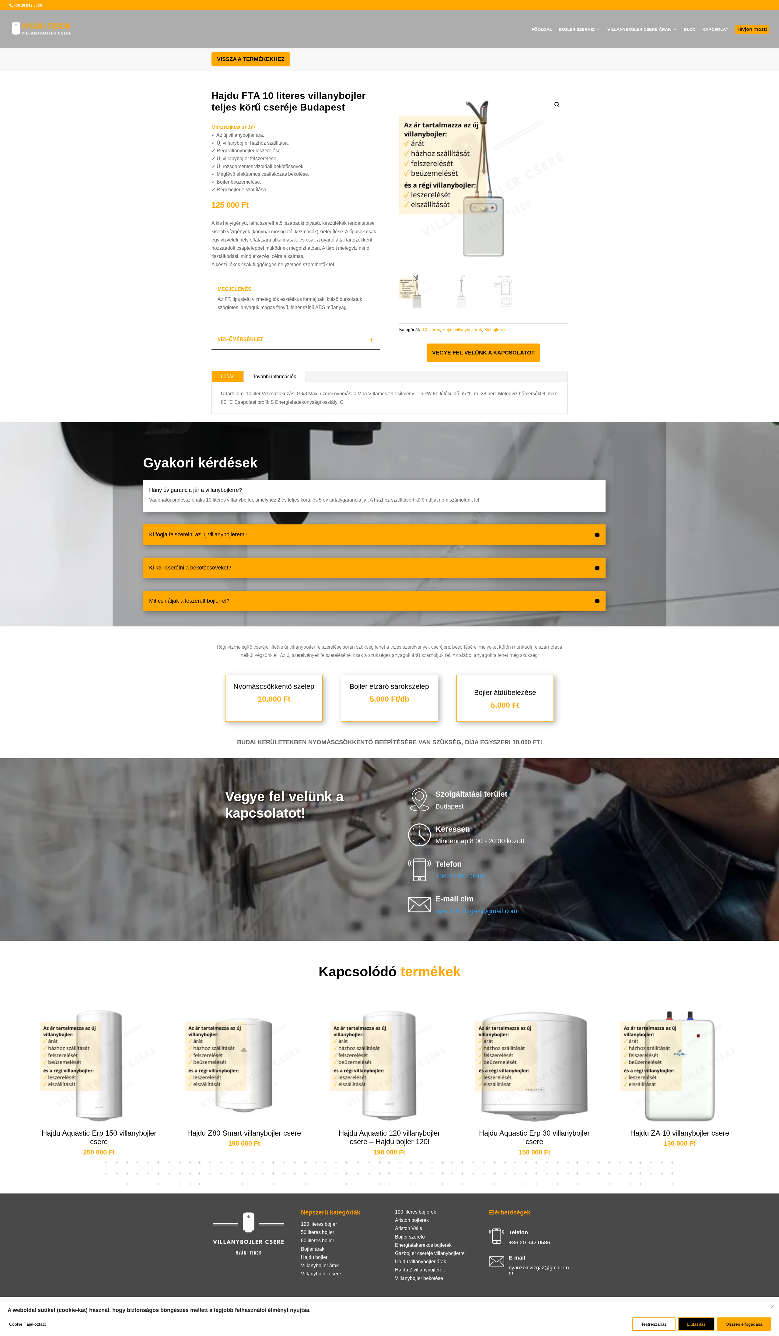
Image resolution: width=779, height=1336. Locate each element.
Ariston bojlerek (412, 1220)
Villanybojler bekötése (419, 1278)
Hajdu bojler (314, 1257)
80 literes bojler (317, 1240)
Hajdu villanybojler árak (420, 1261)
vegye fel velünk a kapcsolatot (483, 353)
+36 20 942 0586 (460, 876)
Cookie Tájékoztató (27, 1324)
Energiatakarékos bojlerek (423, 1245)
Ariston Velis (408, 1228)
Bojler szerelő (410, 1236)
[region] (389, 1318)
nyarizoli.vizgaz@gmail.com (476, 911)
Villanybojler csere (321, 1273)
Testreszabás (654, 1324)
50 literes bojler (317, 1232)
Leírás (227, 376)
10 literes (431, 329)
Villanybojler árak (320, 1265)
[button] (557, 104)
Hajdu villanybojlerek (462, 329)
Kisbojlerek (494, 329)
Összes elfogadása (744, 1324)
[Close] (772, 1306)
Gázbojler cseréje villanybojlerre (430, 1253)
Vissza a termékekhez (251, 59)
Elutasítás (696, 1324)
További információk (274, 376)
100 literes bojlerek (415, 1211)
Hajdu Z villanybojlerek (420, 1269)
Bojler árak (312, 1249)
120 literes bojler (319, 1224)
